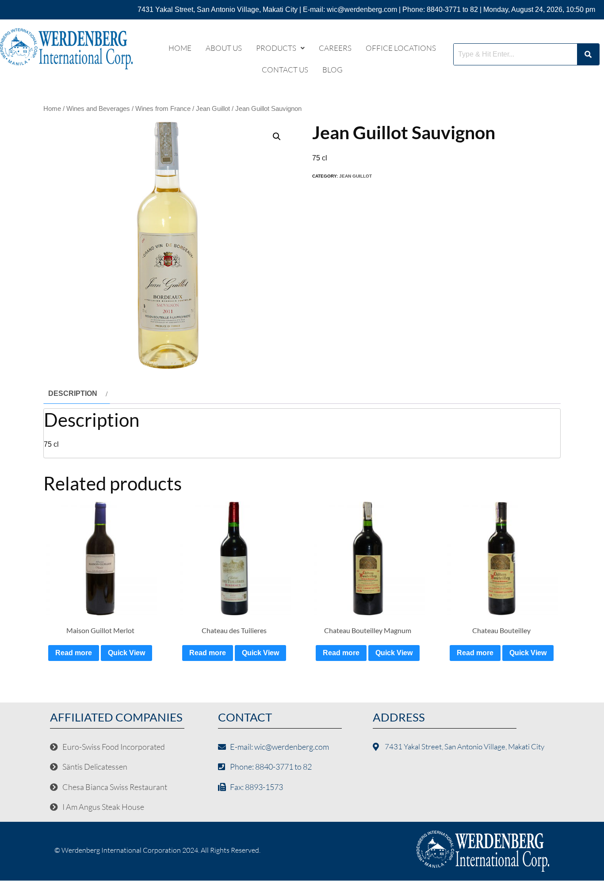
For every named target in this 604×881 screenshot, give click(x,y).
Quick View (126, 653)
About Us (224, 48)
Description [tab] (72, 393)
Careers (335, 48)
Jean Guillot (213, 108)
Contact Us (285, 69)
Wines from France (163, 108)
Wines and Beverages (98, 108)
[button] (280, 48)
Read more (73, 653)
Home (179, 48)
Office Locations (401, 48)
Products (276, 48)
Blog (332, 69)
